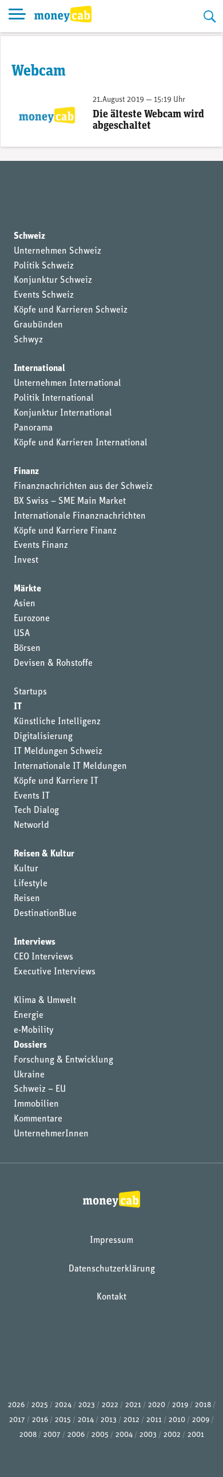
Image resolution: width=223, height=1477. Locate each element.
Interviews (34, 942)
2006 (76, 1435)
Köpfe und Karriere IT (56, 781)
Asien (24, 604)
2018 (203, 1405)
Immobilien (36, 1104)
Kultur (26, 869)
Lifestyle (30, 883)
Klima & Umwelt (45, 1000)
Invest (26, 560)
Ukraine (29, 1075)
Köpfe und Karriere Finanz (65, 531)
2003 (148, 1435)
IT (18, 707)
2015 (63, 1420)
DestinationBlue (45, 913)
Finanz (26, 471)
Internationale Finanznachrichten (80, 516)
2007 (52, 1435)
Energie (28, 1015)
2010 (177, 1420)
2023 (86, 1405)
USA (22, 633)
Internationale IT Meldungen (70, 766)
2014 (86, 1420)
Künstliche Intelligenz (57, 721)
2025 (39, 1405)
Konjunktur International (63, 413)
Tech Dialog (36, 810)
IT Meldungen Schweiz (58, 751)
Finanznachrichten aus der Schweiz (83, 486)
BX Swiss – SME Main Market (70, 501)
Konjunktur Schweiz (53, 280)
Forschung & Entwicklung (63, 1060)
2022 (110, 1405)
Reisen (27, 898)
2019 (180, 1405)
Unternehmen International (67, 383)
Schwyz (28, 340)
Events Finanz (41, 545)
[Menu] (17, 16)
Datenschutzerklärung (112, 1269)
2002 (172, 1435)
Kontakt (111, 1297)
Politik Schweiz (44, 266)
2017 (17, 1420)
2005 (100, 1435)
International (39, 368)
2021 (133, 1405)
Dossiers (30, 1045)
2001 (196, 1435)
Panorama (33, 428)
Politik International (54, 398)
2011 (154, 1420)
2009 (200, 1420)
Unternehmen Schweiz (57, 251)
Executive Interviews (54, 972)
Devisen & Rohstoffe (53, 663)
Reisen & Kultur (44, 854)
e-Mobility (34, 1030)
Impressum (111, 1240)
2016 (40, 1420)
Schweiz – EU (40, 1089)
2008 (28, 1435)
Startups (30, 692)
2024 (63, 1405)
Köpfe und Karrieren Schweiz (71, 310)
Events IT (32, 796)
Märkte (27, 589)
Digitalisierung (43, 736)
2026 (16, 1405)
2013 (109, 1420)
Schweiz (29, 236)
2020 (156, 1405)
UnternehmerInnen (51, 1134)
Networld (31, 825)
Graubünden (38, 325)
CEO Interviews (43, 957)
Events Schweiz (44, 295)
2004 (124, 1435)
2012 (132, 1420)
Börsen (27, 648)
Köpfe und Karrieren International (81, 443)
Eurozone (32, 618)
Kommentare (38, 1119)
